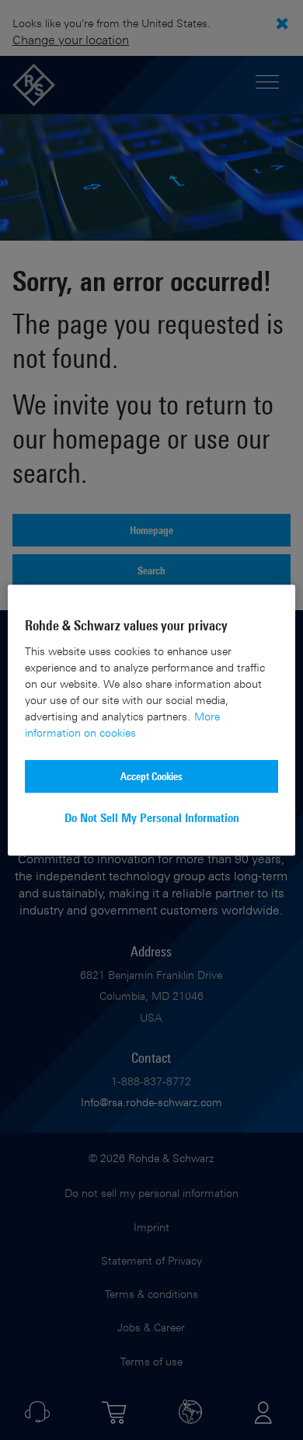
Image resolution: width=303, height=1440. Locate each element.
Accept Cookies (151, 775)
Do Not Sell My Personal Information (151, 817)
